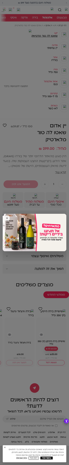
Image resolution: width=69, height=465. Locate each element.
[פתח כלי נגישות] (66, 421)
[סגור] (7, 218)
